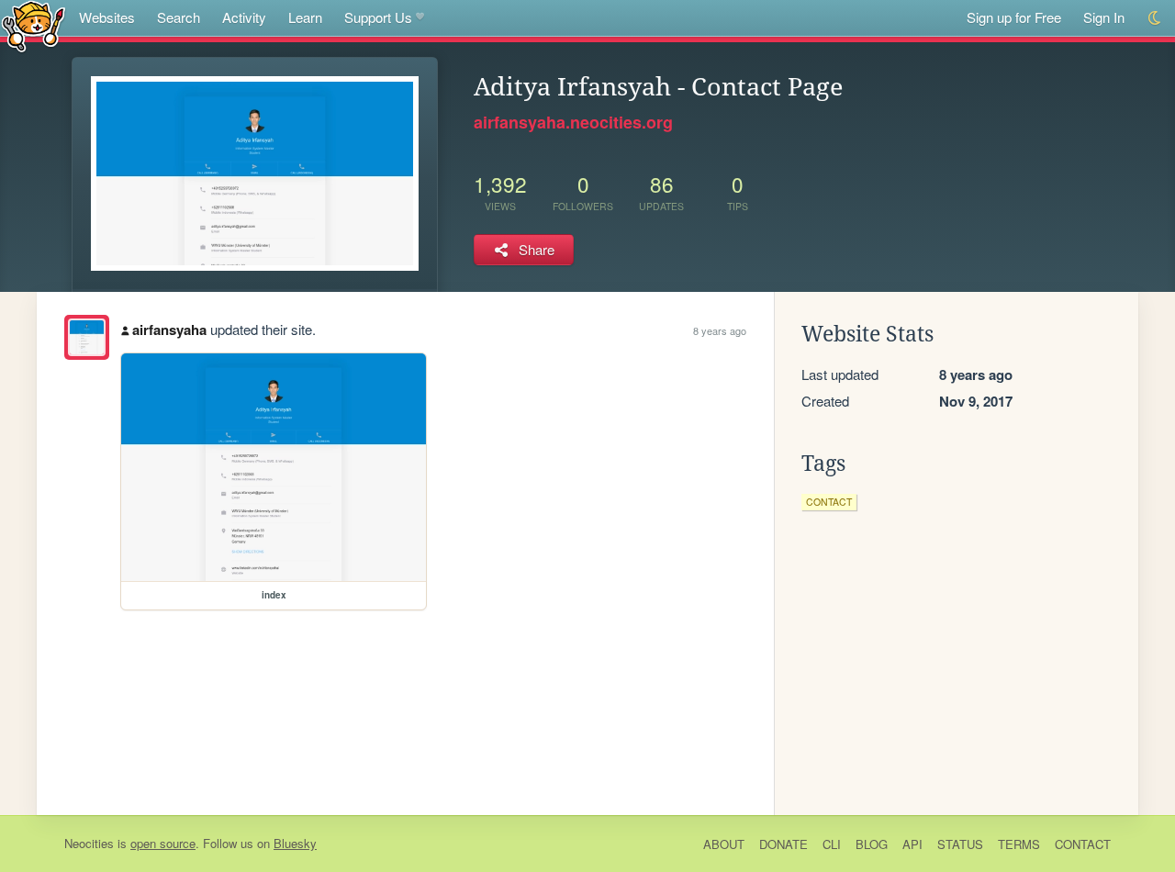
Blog (872, 844)
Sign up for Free (1014, 17)
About (723, 844)
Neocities (89, 843)
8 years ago (719, 330)
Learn (305, 17)
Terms (1019, 844)
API (912, 844)
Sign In (1104, 17)
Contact (1083, 844)
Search (178, 17)
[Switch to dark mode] (1155, 18)
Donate (783, 844)
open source (163, 843)
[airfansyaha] (87, 337)
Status (960, 844)
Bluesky (295, 843)
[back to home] (33, 25)
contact (829, 502)
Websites (107, 17)
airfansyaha (169, 329)
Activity (244, 17)
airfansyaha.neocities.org (573, 122)
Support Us (378, 17)
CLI (831, 844)
